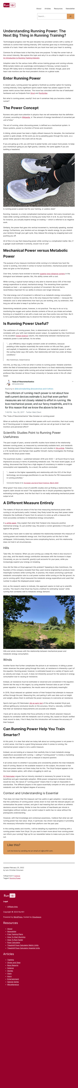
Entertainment (13, 979)
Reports (15, 965)
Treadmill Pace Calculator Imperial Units (23, 948)
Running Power (15, 878)
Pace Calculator (13, 943)
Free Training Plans (15, 934)
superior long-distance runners (52, 274)
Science (17, 876)
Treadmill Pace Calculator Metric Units (22, 945)
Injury (9, 976)
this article (60, 448)
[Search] (70, 16)
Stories (10, 971)
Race (9, 965)
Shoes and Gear (14, 963)
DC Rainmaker (9, 776)
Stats (9, 974)
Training (10, 960)
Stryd (32, 93)
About (9, 929)
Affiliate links (12, 907)
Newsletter (11, 932)
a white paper (10, 523)
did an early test (36, 703)
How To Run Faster (15, 940)
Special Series (13, 982)
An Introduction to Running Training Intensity (21, 58)
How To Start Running (16, 937)
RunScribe (43, 93)
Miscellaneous (13, 985)
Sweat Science (22, 336)
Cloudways (36, 917)
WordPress (18, 917)
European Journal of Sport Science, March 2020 (41, 483)
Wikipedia (26, 117)
